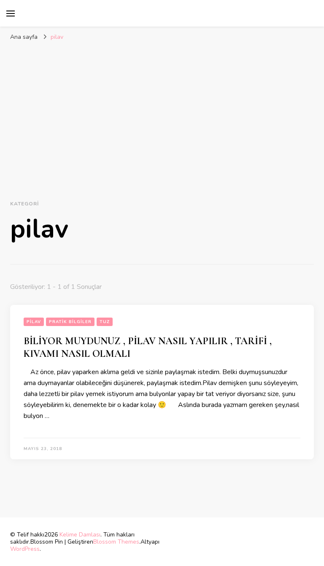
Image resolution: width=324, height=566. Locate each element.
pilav (34, 322)
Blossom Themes (116, 542)
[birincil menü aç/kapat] (10, 13)
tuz (105, 322)
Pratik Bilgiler (70, 322)
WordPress (25, 549)
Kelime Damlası (79, 535)
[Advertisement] (162, 108)
